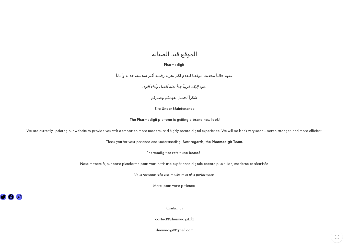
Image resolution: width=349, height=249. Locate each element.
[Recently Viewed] (337, 237)
